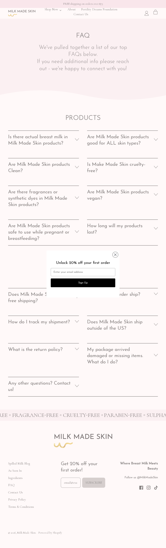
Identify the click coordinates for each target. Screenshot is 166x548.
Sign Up (83, 283)
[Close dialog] (115, 255)
